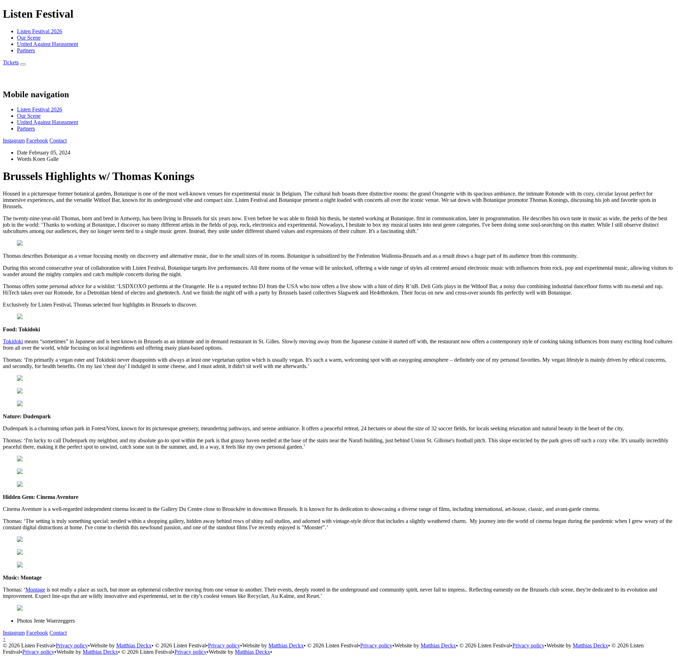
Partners (26, 50)
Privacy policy (72, 645)
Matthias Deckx (133, 645)
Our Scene (29, 38)
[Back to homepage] (10, 79)
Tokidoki (13, 341)
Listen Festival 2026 (39, 31)
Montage (35, 590)
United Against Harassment (47, 44)
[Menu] (23, 64)
